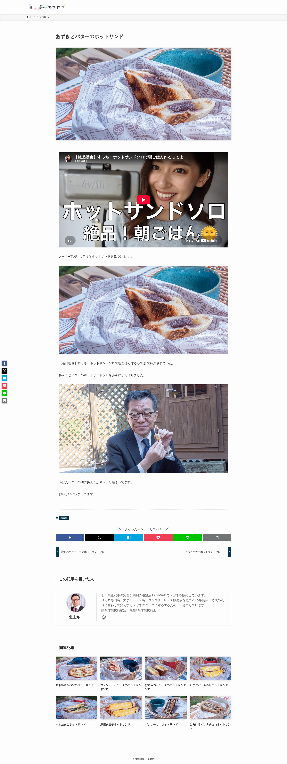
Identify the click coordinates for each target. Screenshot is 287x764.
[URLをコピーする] (217, 537)
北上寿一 (76, 617)
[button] (70, 537)
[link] (104, 617)
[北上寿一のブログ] (47, 7)
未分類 (64, 517)
